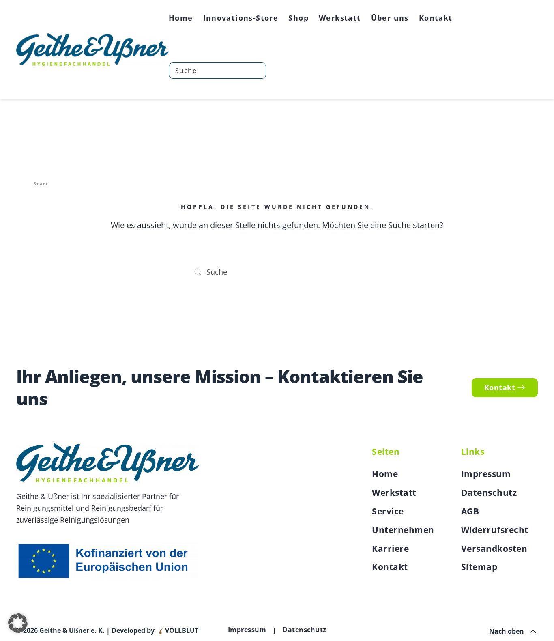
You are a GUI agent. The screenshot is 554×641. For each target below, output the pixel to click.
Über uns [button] (390, 18)
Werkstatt (394, 492)
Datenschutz (489, 492)
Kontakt (436, 18)
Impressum (486, 474)
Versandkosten (494, 548)
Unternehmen (403, 530)
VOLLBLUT (180, 630)
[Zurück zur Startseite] (92, 49)
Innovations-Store (241, 18)
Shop (298, 18)
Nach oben (506, 631)
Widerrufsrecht (494, 530)
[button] (533, 631)
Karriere (390, 548)
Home (181, 18)
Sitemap (479, 566)
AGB (470, 511)
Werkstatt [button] (340, 18)
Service (388, 511)
